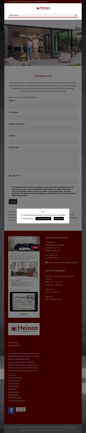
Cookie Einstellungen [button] (43, 218)
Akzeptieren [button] (59, 218)
